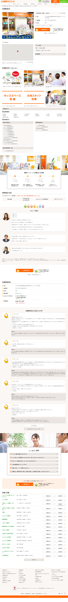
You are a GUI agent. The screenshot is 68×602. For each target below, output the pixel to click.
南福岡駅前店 (5, 519)
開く (50, 54)
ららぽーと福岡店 (5, 522)
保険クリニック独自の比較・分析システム (9, 573)
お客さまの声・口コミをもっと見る (34, 428)
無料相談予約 (60, 500)
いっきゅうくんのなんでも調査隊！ (57, 576)
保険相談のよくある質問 (7, 580)
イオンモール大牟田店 (6, 537)
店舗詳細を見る (48, 500)
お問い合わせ (21, 573)
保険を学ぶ (4, 578)
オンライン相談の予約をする (64, 1)
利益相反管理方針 (39, 593)
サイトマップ (45, 593)
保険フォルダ (5, 582)
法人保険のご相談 (38, 576)
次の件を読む (34, 425)
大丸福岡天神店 (5, 555)
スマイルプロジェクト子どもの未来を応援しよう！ (58, 572)
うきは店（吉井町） (6, 547)
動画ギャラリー (21, 582)
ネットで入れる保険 (22, 575)
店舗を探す (34, 559)
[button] (17, 51)
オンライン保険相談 (22, 580)
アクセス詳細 (62, 13)
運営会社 (37, 578)
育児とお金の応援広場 (55, 578)
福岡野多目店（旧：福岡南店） (8, 526)
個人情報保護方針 (28, 593)
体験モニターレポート (39, 581)
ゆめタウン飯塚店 (5, 529)
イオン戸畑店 (5, 499)
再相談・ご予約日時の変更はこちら (50, 33)
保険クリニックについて (7, 571)
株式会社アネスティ (19, 293)
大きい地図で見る (30, 62)
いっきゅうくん (54, 574)
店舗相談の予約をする (55, 1)
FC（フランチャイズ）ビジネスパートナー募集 (42, 574)
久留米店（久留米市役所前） (8, 533)
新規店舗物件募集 (38, 571)
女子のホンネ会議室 (22, 578)
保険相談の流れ (5, 575)
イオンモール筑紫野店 (6, 540)
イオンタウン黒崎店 (6, 515)
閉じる (50, 45)
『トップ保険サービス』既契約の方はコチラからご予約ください (60, 504)
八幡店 (3, 512)
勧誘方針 (33, 593)
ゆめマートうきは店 (6, 544)
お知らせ (20, 571)
